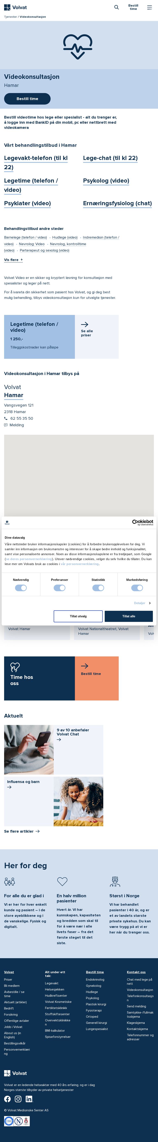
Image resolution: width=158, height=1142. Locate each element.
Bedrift (9, 1008)
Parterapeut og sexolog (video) (44, 250)
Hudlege (92, 992)
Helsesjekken (54, 989)
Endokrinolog (95, 980)
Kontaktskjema (137, 1029)
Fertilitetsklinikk (56, 1008)
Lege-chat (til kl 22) (110, 158)
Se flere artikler (19, 831)
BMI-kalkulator (55, 1031)
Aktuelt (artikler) (15, 1002)
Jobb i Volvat (13, 1027)
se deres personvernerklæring (29, 559)
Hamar (13, 395)
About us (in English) (12, 1035)
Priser (8, 980)
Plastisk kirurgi (96, 1004)
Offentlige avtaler (16, 1021)
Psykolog (92, 998)
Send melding (136, 1006)
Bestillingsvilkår (15, 1043)
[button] (79, 472)
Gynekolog (93, 986)
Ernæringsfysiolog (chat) (117, 203)
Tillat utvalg (78, 616)
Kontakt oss (136, 972)
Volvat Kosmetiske (58, 1002)
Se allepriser (87, 333)
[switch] (59, 588)
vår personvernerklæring (80, 564)
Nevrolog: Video (32, 244)
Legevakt (51, 983)
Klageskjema (136, 1023)
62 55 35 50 (21, 418)
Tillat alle (128, 616)
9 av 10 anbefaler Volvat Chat (73, 732)
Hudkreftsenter (56, 996)
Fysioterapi (94, 1010)
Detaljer (139, 603)
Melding (16, 425)
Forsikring (11, 1015)
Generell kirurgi (96, 1023)
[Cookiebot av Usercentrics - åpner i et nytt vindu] (135, 523)
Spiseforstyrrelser (58, 1037)
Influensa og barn (23, 781)
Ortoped (92, 1017)
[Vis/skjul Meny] (149, 7)
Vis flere (11, 260)
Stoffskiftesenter (57, 1014)
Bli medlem (12, 986)
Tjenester (10, 17)
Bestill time (95, 972)
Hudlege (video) (65, 237)
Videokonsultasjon (140, 990)
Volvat (9, 972)
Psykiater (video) (27, 203)
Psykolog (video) (106, 180)
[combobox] (116, 7)
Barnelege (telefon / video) (25, 237)
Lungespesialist (97, 1029)
